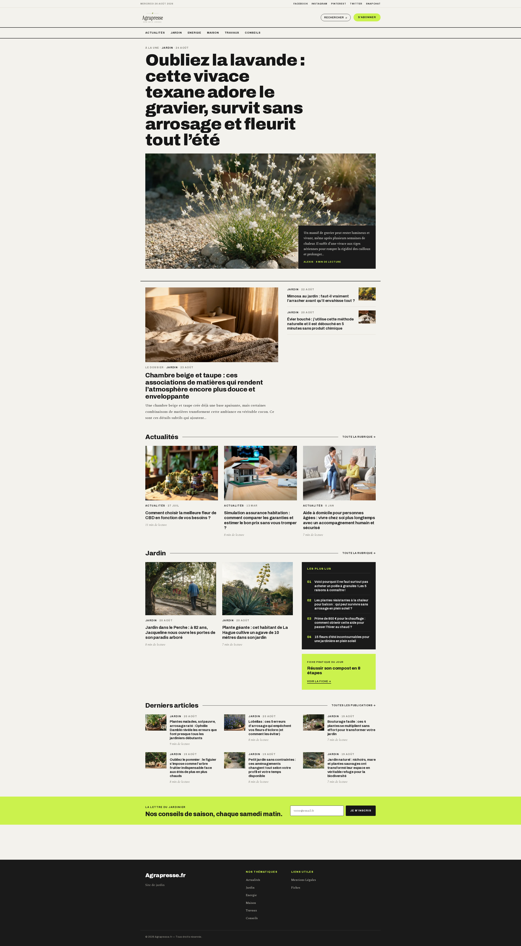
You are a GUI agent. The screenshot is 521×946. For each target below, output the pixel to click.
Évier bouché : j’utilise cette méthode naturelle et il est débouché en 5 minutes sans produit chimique (320, 323)
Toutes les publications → (354, 705)
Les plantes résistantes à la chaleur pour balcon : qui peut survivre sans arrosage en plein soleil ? (341, 604)
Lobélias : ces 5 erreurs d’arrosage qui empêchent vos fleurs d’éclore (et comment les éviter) (269, 728)
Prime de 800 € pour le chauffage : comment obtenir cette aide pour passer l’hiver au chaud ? (340, 623)
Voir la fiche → (319, 681)
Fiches (295, 887)
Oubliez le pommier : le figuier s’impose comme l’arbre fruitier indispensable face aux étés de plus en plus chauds (193, 768)
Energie (194, 32)
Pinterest (338, 3)
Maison (213, 32)
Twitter (356, 3)
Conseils (252, 32)
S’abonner (367, 17)
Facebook (300, 3)
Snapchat (373, 3)
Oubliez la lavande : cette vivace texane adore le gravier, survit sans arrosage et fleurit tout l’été (225, 100)
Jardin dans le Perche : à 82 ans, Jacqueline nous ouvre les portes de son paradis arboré (180, 632)
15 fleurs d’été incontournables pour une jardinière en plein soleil (341, 639)
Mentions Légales (303, 880)
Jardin (176, 32)
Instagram (319, 3)
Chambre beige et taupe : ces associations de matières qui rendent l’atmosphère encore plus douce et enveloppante (204, 386)
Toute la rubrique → (359, 436)
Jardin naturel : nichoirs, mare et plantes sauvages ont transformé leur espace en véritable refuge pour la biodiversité (351, 768)
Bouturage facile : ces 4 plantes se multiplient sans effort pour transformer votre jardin (351, 728)
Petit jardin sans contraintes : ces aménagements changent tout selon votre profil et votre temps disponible (272, 768)
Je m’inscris (360, 810)
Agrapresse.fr (165, 875)
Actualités (155, 32)
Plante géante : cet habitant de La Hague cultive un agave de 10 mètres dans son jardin (255, 632)
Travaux (232, 32)
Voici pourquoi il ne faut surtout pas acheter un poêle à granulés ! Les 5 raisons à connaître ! (341, 586)
